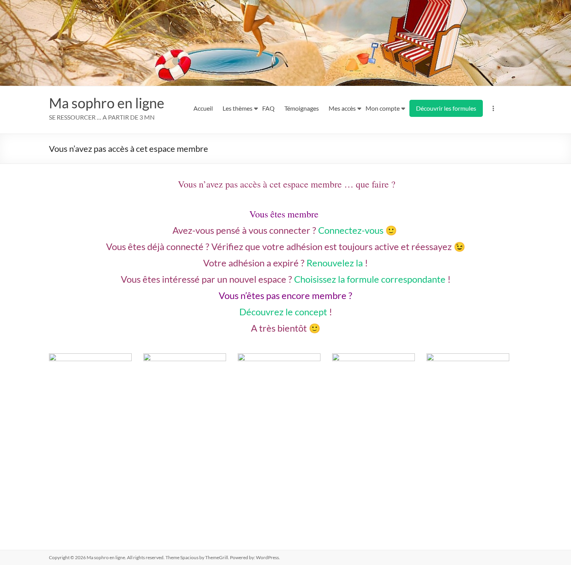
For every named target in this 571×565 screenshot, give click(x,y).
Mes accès (342, 108)
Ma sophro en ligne (106, 102)
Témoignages (301, 108)
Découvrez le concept (283, 311)
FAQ (268, 108)
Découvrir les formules (446, 108)
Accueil (203, 108)
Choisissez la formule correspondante (370, 279)
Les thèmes (237, 108)
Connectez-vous (350, 230)
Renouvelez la (334, 262)
